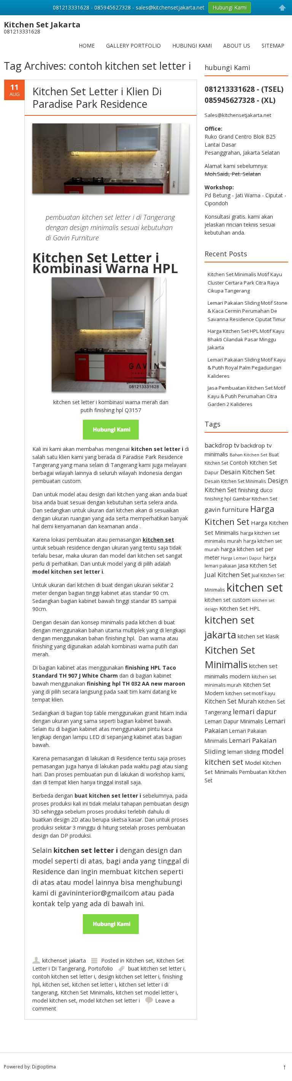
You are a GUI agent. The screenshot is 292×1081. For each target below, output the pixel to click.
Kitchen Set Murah (231, 701)
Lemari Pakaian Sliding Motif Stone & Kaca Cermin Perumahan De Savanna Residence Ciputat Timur (247, 311)
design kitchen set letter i (128, 976)
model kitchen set (54, 1000)
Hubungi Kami (192, 45)
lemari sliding (243, 751)
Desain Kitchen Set (247, 471)
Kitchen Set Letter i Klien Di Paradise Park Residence (97, 97)
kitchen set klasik (258, 636)
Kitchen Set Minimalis (86, 992)
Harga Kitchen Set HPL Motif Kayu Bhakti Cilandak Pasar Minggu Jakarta (246, 339)
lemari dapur (254, 711)
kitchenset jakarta (64, 960)
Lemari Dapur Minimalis (234, 721)
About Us (236, 45)
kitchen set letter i (94, 984)
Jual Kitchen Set (227, 574)
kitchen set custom (228, 599)
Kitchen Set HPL (239, 608)
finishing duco (255, 490)
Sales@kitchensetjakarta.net (238, 115)
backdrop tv (222, 445)
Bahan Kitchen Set (248, 454)
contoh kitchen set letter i (63, 976)
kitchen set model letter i (146, 992)
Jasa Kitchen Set (257, 565)
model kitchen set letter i (109, 1000)
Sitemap (273, 45)
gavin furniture (227, 509)
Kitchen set (139, 960)
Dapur (212, 472)
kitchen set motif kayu (250, 693)
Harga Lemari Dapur (241, 558)
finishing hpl (218, 499)
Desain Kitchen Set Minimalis (235, 481)
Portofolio (100, 968)
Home (87, 45)
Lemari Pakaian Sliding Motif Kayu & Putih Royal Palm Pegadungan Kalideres (247, 367)
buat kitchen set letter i (156, 968)
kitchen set (56, 984)
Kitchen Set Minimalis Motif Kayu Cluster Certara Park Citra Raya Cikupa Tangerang (245, 282)
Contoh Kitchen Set (253, 462)
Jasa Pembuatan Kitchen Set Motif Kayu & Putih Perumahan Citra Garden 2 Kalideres (247, 396)
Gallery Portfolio (133, 45)
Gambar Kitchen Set (255, 498)
